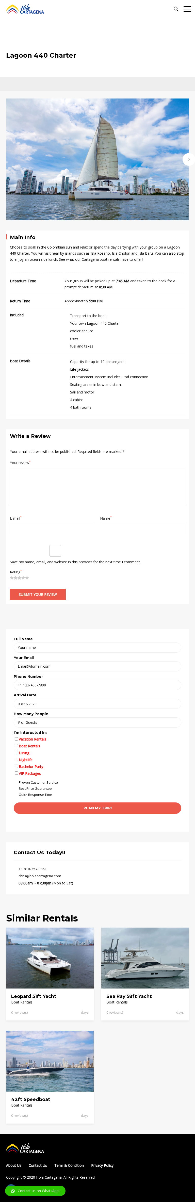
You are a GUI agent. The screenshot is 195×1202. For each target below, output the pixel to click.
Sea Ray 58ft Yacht (129, 996)
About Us (13, 1165)
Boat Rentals (21, 1002)
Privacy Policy (102, 1165)
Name (106, 518)
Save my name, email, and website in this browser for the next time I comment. (75, 561)
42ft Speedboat (30, 1099)
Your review (20, 462)
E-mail (16, 518)
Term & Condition (69, 1165)
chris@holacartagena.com (40, 876)
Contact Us (38, 1165)
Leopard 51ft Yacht (33, 996)
